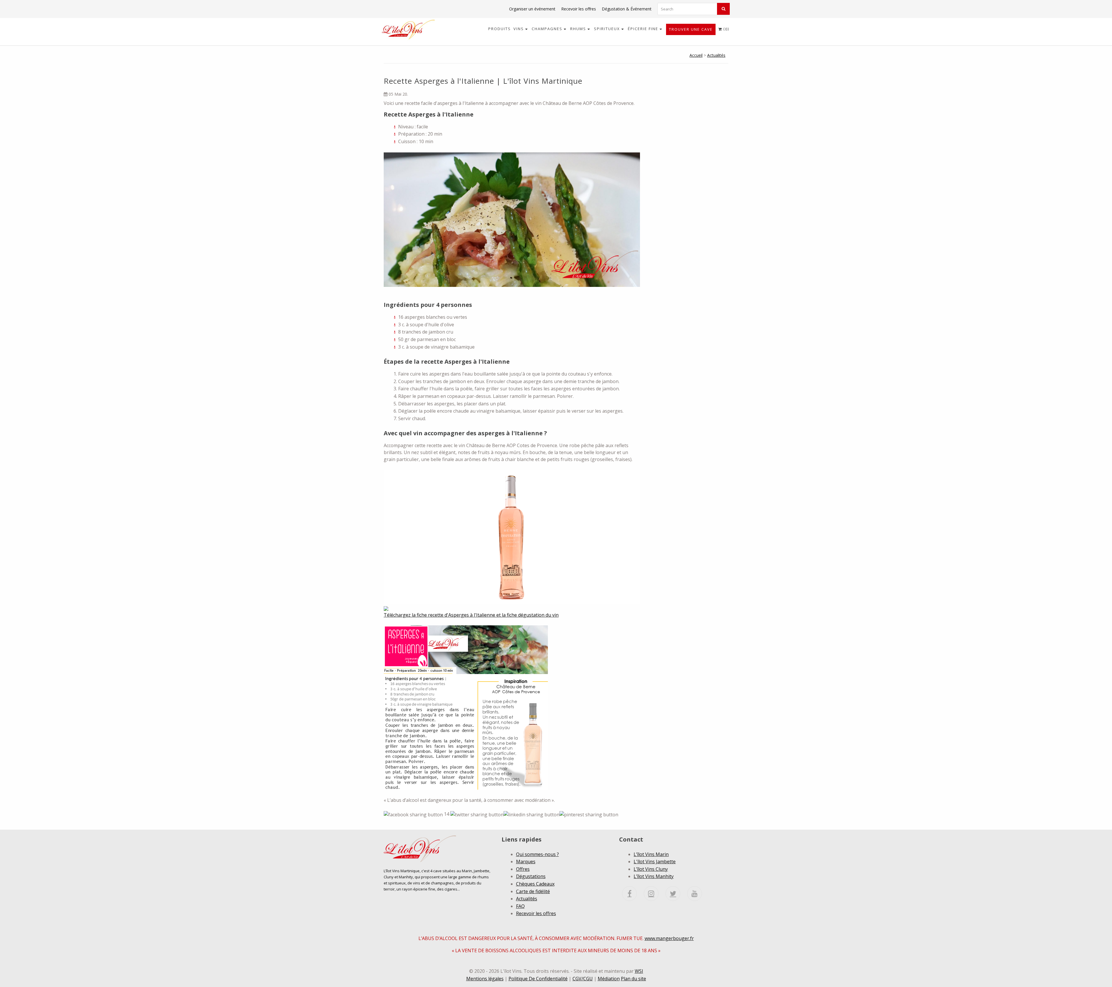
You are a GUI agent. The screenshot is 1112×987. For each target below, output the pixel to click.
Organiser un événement (532, 9)
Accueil (696, 55)
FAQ (520, 906)
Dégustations (531, 876)
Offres (523, 869)
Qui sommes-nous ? (537, 854)
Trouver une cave (691, 29)
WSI (639, 971)
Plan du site (633, 978)
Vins (519, 28)
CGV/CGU (583, 978)
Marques (525, 861)
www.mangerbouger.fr (669, 938)
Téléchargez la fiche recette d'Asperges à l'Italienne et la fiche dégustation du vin (471, 615)
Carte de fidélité (533, 891)
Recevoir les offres (578, 9)
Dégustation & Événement (627, 9)
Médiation (609, 978)
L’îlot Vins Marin (651, 854)
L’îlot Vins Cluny (651, 869)
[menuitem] (499, 29)
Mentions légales (485, 978)
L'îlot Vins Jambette (655, 861)
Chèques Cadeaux (535, 884)
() (723, 29)
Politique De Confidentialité (538, 978)
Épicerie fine (644, 28)
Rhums (579, 28)
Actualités (716, 55)
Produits (499, 28)
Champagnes (548, 28)
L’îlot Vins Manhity (654, 876)
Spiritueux (607, 28)
